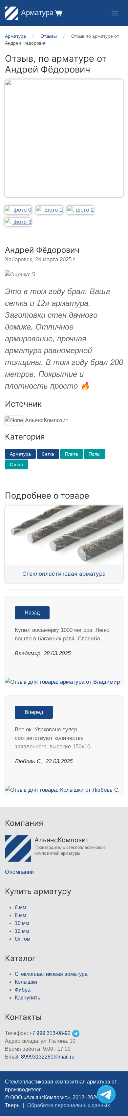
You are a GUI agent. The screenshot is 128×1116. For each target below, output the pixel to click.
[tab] (18, 210)
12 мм (22, 931)
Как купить (27, 997)
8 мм (20, 915)
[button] (57, 13)
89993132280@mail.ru (48, 1057)
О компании (19, 872)
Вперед (34, 712)
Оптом (23, 939)
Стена (16, 464)
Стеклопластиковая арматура (64, 573)
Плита (71, 454)
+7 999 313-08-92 (50, 1033)
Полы (94, 454)
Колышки (26, 982)
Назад (32, 612)
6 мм (20, 907)
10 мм (22, 923)
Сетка (48, 454)
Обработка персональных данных (68, 1105)
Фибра (23, 990)
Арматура (37, 13)
